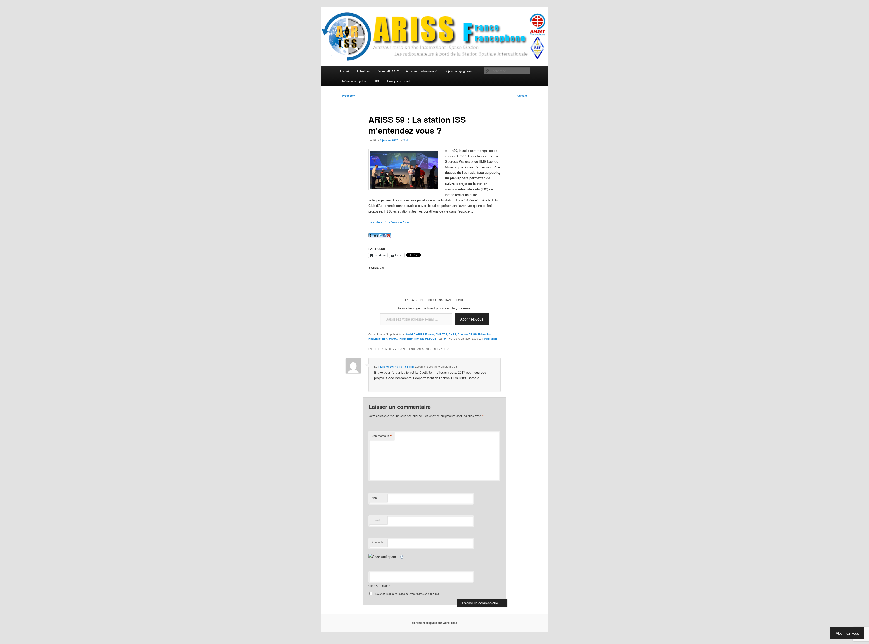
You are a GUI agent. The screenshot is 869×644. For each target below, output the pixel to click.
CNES (452, 334)
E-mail (376, 520)
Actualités (363, 71)
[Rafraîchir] (401, 556)
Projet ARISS (397, 338)
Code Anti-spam (378, 585)
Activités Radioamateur (421, 71)
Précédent (347, 95)
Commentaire (382, 435)
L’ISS (376, 81)
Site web (377, 542)
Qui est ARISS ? (388, 71)
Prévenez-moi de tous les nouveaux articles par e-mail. (407, 594)
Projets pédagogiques (458, 71)
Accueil (344, 71)
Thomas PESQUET (426, 338)
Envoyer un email (398, 81)
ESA (385, 338)
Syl (405, 140)
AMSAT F (441, 334)
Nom (375, 498)
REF (410, 338)
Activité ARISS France (419, 334)
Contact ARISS (467, 334)
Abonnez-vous (471, 319)
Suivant (523, 95)
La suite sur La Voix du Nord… (390, 222)
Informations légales (353, 81)
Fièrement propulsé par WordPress (434, 623)
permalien (490, 338)
